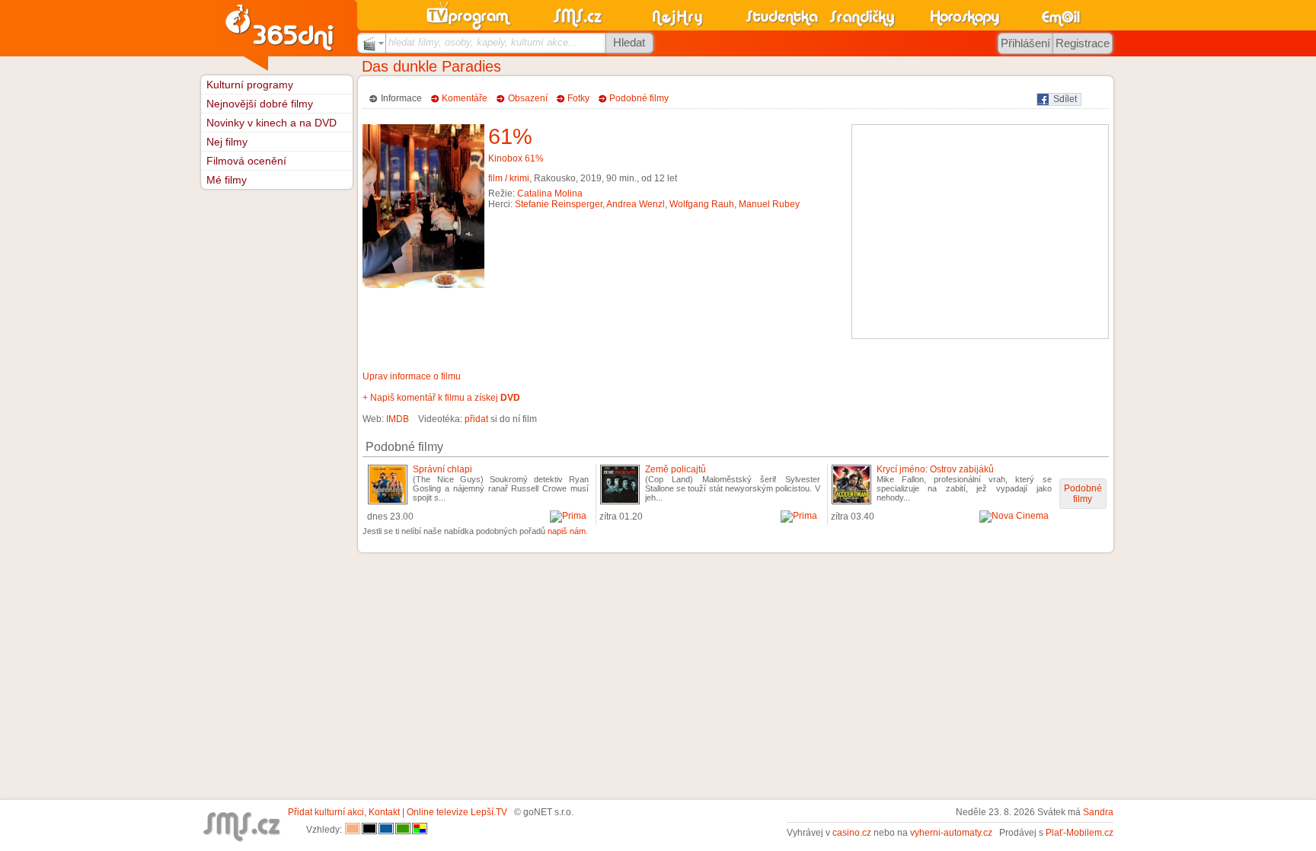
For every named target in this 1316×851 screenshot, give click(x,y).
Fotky (578, 98)
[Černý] (369, 829)
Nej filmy (227, 142)
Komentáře (464, 98)
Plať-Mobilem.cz (1079, 832)
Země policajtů (675, 469)
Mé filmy (226, 180)
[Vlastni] (419, 829)
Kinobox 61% (516, 158)
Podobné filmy (639, 98)
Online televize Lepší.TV (457, 812)
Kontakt (384, 812)
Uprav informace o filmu (412, 376)
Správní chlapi (442, 469)
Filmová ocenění (246, 161)
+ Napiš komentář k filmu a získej (441, 397)
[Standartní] (352, 829)
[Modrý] (386, 829)
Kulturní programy (249, 84)
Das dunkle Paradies (431, 66)
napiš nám (567, 531)
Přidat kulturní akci (326, 812)
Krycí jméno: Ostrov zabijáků (935, 469)
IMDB (397, 419)
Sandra (1098, 812)
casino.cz (851, 832)
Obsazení (528, 98)
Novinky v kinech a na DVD (271, 123)
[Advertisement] (980, 231)
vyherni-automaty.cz (951, 832)
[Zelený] (402, 829)
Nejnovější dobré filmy (259, 104)
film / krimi (508, 178)
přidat (476, 419)
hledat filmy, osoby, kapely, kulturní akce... (482, 42)
